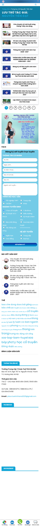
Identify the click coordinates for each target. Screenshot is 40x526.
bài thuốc (35, 304)
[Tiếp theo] (33, 108)
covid (20, 311)
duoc (32, 315)
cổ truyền (32, 311)
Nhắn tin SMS (35, 524)
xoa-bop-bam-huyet (15, 337)
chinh (9, 311)
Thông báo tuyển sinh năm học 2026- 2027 (24, 51)
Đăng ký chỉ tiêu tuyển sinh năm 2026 (24, 67)
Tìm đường (4, 524)
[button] (3, 4)
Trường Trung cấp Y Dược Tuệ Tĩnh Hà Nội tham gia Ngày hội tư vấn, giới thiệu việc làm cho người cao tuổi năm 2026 (24, 34)
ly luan (9, 322)
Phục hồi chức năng (24, 326)
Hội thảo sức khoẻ (24, 318)
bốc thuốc (22, 308)
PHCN (8, 326)
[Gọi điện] (20, 521)
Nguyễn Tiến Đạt (15, 16)
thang (15, 329)
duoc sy (5, 318)
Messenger (28, 524)
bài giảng (26, 305)
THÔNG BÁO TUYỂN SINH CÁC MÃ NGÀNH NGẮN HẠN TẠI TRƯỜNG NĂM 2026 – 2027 (24, 59)
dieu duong (16, 315)
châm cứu (14, 311)
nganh (34, 322)
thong (26, 329)
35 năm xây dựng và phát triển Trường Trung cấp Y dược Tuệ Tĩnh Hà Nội (24, 42)
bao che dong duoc (12, 305)
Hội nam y (13, 318)
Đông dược (8, 346)
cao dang (31, 308)
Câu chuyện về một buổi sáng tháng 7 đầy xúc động (24, 25)
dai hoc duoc (6, 315)
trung (12, 334)
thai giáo (10, 329)
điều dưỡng (18, 346)
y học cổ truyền (25, 342)
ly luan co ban (21, 322)
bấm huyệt (15, 308)
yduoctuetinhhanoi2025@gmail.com (21, 396)
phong (14, 326)
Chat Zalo (12, 524)
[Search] (35, 5)
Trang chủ (5, 9)
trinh (32, 330)
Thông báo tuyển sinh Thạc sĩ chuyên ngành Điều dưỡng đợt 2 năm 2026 (24, 84)
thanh (20, 329)
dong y (25, 315)
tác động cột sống (24, 334)
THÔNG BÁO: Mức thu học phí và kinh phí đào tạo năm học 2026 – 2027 (25, 93)
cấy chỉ (25, 311)
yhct (10, 342)
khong (34, 318)
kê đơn (4, 322)
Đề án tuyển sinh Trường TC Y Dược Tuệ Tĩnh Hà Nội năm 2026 (24, 75)
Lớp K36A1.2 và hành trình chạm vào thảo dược (24, 101)
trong (5, 333)
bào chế (6, 308)
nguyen (4, 326)
